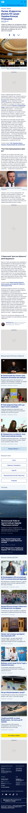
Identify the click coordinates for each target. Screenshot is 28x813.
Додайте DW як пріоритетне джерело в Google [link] (13, 800)
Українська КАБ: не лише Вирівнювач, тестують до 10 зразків (11, 720)
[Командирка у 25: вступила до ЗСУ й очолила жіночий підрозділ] (14, 568)
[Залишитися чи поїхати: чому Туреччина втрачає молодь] (14, 425)
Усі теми (3, 785)
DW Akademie (19, 770)
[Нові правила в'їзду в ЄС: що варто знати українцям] (14, 395)
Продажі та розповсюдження (20, 779)
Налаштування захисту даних (7, 808)
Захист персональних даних (19, 805)
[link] (21, 1)
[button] (25, 1)
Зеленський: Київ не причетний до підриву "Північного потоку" (11, 523)
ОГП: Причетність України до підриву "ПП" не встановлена (12, 549)
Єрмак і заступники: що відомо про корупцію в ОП (13, 635)
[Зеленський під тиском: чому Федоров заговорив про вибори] (14, 366)
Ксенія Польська (5, 21)
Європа (9, 8)
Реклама (18, 784)
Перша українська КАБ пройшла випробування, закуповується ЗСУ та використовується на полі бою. (11, 725)
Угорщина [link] (14, 480)
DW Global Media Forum (6, 771)
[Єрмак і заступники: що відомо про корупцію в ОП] (14, 624)
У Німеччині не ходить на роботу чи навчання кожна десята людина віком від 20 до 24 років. (13, 611)
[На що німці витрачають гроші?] (14, 683)
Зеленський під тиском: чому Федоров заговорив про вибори (13, 376)
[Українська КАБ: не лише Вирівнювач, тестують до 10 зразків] (14, 709)
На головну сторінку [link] (14, 735)
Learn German (19, 768)
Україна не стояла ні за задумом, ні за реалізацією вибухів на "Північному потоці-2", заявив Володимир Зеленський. (13, 529)
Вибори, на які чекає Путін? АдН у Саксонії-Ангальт (14, 664)
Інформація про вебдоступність (15, 806)
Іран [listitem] (22, 5)
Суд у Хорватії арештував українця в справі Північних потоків (11, 540)
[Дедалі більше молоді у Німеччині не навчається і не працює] (14, 597)
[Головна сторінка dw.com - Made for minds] (2, 2)
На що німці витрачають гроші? (13, 692)
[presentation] (25, 5)
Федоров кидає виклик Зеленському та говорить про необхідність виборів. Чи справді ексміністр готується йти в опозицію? (14, 381)
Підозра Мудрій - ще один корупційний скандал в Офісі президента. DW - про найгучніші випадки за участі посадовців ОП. (13, 640)
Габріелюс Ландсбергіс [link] (14, 465)
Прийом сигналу (4, 779)
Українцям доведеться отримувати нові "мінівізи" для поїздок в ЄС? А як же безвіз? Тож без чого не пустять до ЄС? (13, 410)
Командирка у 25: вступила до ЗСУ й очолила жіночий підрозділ (14, 578)
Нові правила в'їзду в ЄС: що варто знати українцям (13, 406)
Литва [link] (14, 460)
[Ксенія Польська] (3, 324)
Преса (2, 770)
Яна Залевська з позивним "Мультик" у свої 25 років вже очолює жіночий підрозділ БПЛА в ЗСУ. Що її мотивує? (13, 583)
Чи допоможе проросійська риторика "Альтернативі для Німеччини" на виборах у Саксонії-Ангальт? (13, 669)
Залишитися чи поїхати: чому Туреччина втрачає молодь (13, 435)
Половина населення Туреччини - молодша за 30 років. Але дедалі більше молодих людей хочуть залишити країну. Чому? (13, 440)
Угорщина (4, 101)
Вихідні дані (3, 806)
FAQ (2, 781)
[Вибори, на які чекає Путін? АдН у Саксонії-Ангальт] (14, 654)
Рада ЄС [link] (14, 470)
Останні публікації (5, 787)
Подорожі (18, 782)
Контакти (3, 783)
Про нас (3, 768)
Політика (3, 8)
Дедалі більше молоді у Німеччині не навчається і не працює (14, 607)
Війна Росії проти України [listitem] (14, 5)
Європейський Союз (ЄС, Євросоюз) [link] (14, 475)
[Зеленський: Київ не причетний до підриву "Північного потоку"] (14, 504)
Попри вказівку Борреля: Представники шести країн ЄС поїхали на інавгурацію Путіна (13, 284)
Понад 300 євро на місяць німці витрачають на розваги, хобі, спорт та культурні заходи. (14, 695)
